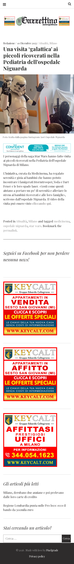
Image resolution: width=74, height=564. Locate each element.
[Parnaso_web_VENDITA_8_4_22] (30, 334)
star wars (35, 226)
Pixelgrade (52, 550)
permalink (10, 230)
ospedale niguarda (15, 226)
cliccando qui (41, 203)
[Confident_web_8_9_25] (37, 151)
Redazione (9, 43)
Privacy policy (37, 556)
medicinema (62, 221)
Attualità (43, 43)
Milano (53, 43)
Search (68, 4)
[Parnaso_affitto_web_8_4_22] (30, 400)
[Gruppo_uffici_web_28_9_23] (30, 466)
